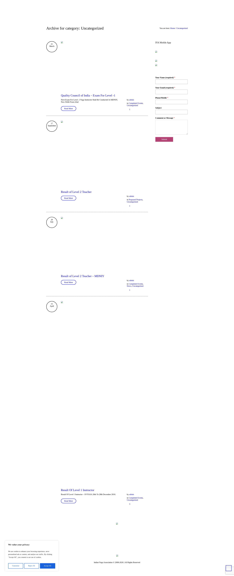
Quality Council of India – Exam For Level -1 (88, 95)
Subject (158, 108)
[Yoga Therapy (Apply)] (180, 9)
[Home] (166, 9)
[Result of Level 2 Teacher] (104, 153)
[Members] (173, 9)
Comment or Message (165, 118)
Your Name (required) (165, 78)
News (129, 286)
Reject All (31, 566)
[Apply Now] (184, 9)
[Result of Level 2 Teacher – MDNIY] (104, 243)
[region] (31, 556)
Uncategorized (182, 28)
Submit (164, 139)
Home (172, 28)
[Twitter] (114, 543)
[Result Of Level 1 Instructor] (104, 392)
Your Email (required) (165, 88)
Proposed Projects (135, 200)
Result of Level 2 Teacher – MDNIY (82, 276)
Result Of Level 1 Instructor (77, 490)
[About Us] (169, 9)
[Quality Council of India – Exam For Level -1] (104, 65)
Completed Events (136, 103)
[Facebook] (106, 543)
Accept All (47, 566)
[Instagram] (121, 543)
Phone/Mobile (161, 98)
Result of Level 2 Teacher (76, 191)
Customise (15, 566)
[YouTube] (129, 543)
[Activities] (177, 9)
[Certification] (187, 9)
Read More (68, 109)
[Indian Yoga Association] (117, 523)
